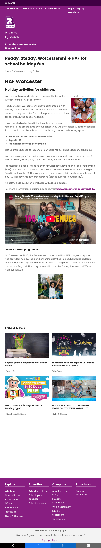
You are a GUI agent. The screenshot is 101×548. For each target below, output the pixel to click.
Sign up (46, 540)
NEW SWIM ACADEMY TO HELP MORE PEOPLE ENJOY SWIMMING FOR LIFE (70, 407)
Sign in (55, 540)
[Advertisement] (50, 450)
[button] (10, 3)
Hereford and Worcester (22, 44)
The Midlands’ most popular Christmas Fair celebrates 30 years (73, 364)
